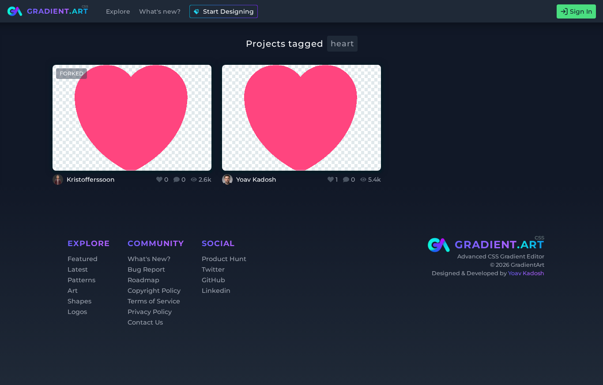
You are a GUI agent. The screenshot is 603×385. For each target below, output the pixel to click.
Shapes (79, 301)
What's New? (149, 259)
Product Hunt (224, 259)
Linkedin (216, 291)
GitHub (213, 280)
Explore (118, 11)
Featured (83, 259)
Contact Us (145, 322)
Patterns (81, 280)
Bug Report (146, 269)
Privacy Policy (150, 312)
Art (73, 291)
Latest (78, 269)
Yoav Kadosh (526, 273)
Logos (77, 312)
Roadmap (143, 280)
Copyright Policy (154, 291)
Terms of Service (154, 301)
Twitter (213, 269)
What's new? (160, 11)
